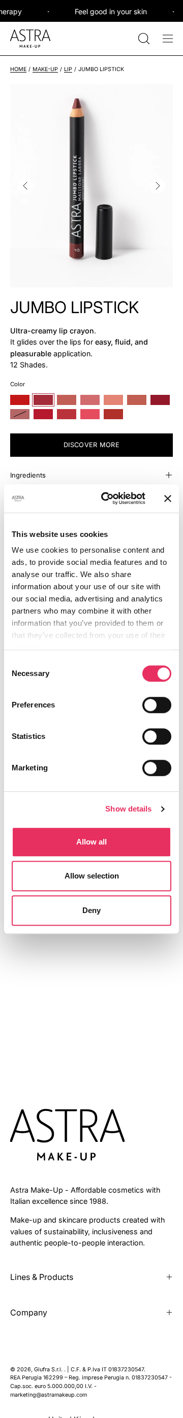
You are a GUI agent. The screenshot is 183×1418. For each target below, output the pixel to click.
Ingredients (28, 475)
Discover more (91, 445)
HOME (18, 69)
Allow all (91, 841)
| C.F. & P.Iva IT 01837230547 (105, 1369)
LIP (68, 69)
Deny (91, 910)
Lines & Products (41, 1277)
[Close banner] (167, 498)
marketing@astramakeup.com (48, 1395)
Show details (128, 808)
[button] (143, 38)
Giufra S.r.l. (49, 1369)
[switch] (156, 705)
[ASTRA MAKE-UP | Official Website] (30, 38)
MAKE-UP (45, 69)
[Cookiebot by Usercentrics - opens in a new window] (107, 498)
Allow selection (92, 875)
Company (28, 1312)
